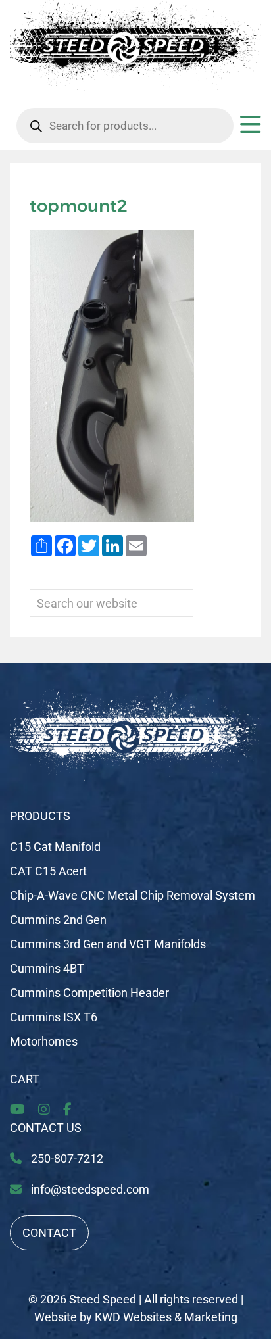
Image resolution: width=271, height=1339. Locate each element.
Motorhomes (44, 1041)
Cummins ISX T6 (53, 1017)
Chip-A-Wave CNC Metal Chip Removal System (132, 895)
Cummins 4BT (47, 968)
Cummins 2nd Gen (58, 920)
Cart (24, 1079)
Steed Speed (102, 1299)
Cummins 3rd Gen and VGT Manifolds (108, 944)
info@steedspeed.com (90, 1189)
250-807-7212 (65, 1158)
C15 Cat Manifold (55, 847)
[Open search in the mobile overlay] (125, 125)
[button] (250, 129)
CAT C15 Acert (48, 871)
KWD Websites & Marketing (166, 1317)
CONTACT (49, 1233)
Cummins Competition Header (89, 993)
